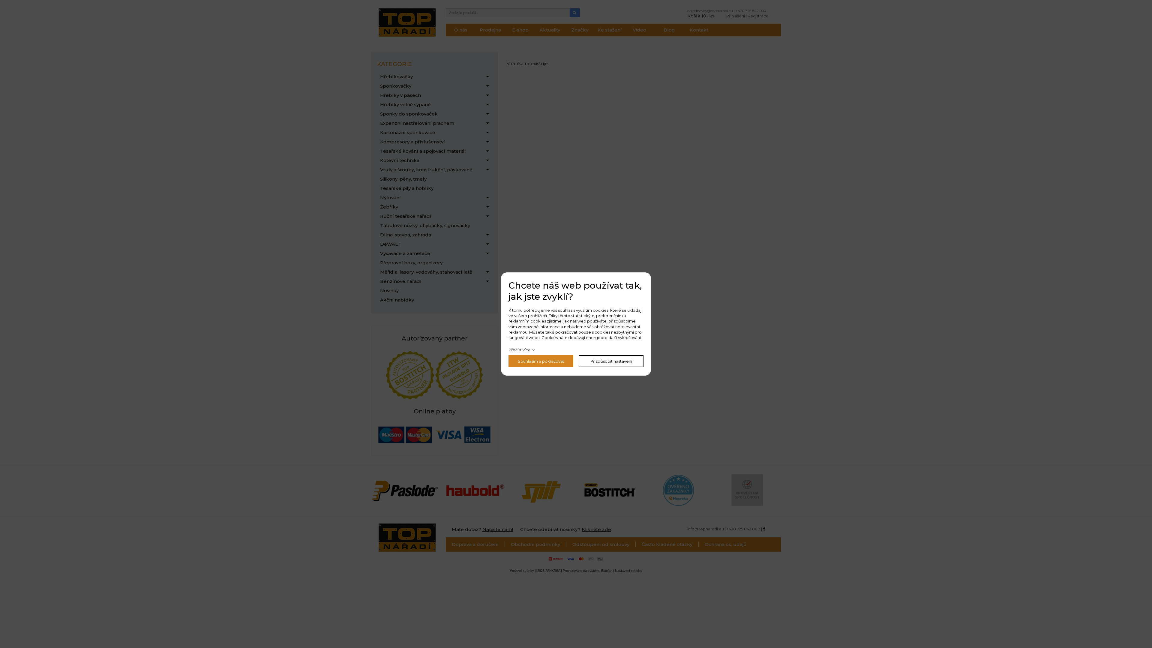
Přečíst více (519, 349)
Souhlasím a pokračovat (541, 361)
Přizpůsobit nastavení (611, 361)
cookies (600, 310)
